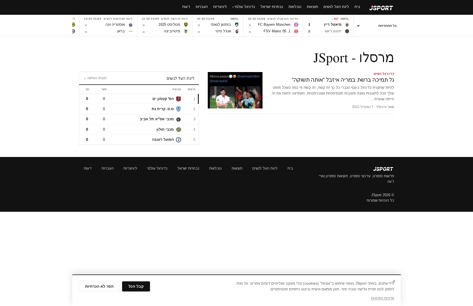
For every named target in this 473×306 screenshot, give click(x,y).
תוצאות (237, 168)
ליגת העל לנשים (265, 168)
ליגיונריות (130, 168)
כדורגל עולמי (157, 168)
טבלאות (215, 168)
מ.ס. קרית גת (163, 109)
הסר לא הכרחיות (99, 286)
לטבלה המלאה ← (95, 78)
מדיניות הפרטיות (382, 298)
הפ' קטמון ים (163, 99)
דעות (88, 168)
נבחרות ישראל (188, 168)
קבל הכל (136, 286)
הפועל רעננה (163, 140)
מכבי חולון (165, 129)
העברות (108, 168)
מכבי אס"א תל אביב (157, 119)
